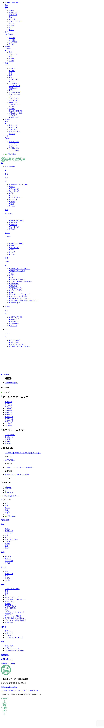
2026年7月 (8, 402)
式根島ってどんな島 (17, 271)
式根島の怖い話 (14, 92)
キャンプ (12, 23)
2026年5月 (8, 406)
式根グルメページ (16, 243)
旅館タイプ (13, 127)
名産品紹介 (9, 437)
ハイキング (13, 15)
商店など (12, 90)
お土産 (11, 30)
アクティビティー (15, 21)
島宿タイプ (13, 125)
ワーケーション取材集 (18, 296)
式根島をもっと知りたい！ (20, 269)
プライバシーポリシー (30, 690)
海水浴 (11, 10)
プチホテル (13, 129)
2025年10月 (9, 421)
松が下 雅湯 (9, 561)
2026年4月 (8, 408)
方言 (10, 77)
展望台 (11, 25)
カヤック (12, 19)
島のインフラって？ (17, 279)
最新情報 (5, 655)
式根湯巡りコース (16, 220)
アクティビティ (16, 197)
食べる (7, 508)
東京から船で (14, 142)
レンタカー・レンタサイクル (21, 281)
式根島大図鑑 (10, 460)
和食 (10, 52)
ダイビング (13, 13)
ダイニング (13, 54)
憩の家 (11, 44)
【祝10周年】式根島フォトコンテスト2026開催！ (23, 453)
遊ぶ (6, 503)
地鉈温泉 (12, 38)
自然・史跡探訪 (14, 94)
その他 (11, 61)
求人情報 (8, 443)
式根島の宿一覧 (16, 317)
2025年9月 (8, 423)
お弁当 (11, 58)
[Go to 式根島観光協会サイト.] (1, 375)
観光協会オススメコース (19, 184)
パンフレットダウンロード (20, 294)
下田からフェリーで (17, 344)
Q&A (11, 96)
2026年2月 (8, 412)
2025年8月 (8, 425)
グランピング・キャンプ (14, 637)
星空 (10, 28)
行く (6, 514)
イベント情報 (10, 435)
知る (6, 510)
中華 (10, 56)
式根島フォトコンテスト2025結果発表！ (19, 467)
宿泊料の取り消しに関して (20, 298)
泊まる (7, 512)
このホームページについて (10, 690)
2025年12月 (9, 417)
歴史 (10, 73)
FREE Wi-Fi (13, 102)
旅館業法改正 (14, 117)
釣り (10, 17)
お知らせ (8, 441)
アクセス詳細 (15, 340)
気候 (10, 75)
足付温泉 (12, 40)
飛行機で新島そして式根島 (20, 346)
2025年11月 (9, 419)
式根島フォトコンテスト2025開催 (17, 474)
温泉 (6, 505)
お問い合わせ (6, 659)
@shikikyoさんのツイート (10, 496)
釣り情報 (8, 439)
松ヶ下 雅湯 (13, 42)
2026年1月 (8, 414)
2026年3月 (8, 410)
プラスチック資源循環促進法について (24, 300)
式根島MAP (13, 88)
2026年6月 (8, 404)
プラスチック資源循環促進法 (15, 620)
